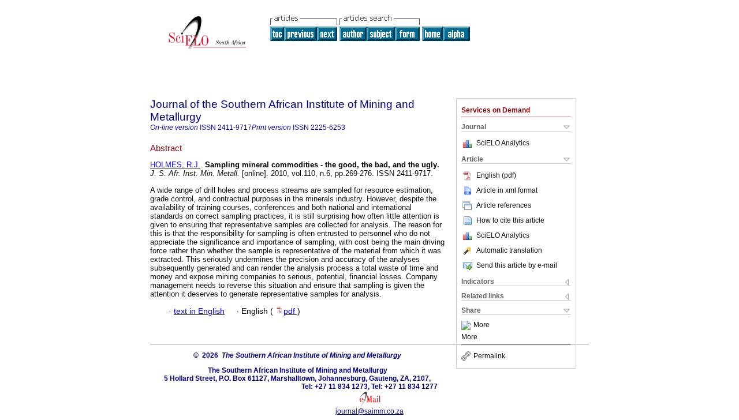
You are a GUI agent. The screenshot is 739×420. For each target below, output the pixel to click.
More (481, 325)
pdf (290, 311)
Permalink (489, 356)
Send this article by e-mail (516, 265)
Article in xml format (507, 190)
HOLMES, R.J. (175, 164)
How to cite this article (510, 220)
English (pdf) (496, 175)
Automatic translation (509, 250)
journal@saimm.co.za (369, 411)
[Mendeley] (467, 325)
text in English (199, 311)
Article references (503, 205)
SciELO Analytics (502, 143)
